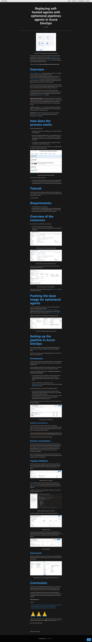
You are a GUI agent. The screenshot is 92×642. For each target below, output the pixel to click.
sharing (43, 618)
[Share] (89, 639)
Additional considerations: (39, 423)
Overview (37, 69)
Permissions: (36, 358)
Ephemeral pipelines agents (36, 73)
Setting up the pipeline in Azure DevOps (42, 340)
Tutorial (35, 188)
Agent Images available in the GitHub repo (50, 309)
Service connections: (40, 441)
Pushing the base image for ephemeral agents (45, 299)
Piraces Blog (4, 1)
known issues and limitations (36, 114)
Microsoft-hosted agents (54, 57)
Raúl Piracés (49, 638)
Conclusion (38, 583)
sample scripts (55, 289)
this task (41, 107)
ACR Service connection (54, 312)
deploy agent (42, 94)
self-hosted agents (49, 60)
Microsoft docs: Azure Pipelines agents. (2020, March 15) (44, 606)
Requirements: (41, 203)
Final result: (36, 553)
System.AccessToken (37, 384)
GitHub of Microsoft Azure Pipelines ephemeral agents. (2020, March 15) (47, 604)
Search (87, 1)
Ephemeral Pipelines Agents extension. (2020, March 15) (43, 607)
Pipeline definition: (39, 461)
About (69, 1)
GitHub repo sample (34, 484)
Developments (81, 1)
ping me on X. (59, 620)
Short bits (74, 1)
